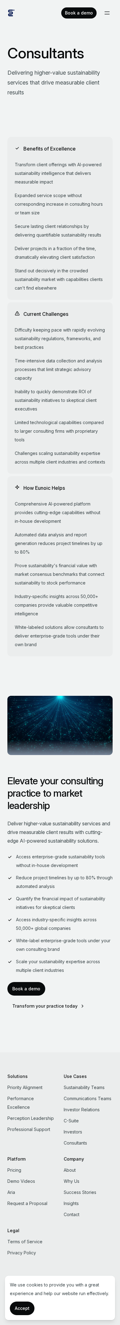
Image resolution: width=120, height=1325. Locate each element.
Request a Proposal (27, 1203)
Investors (73, 1131)
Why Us (71, 1181)
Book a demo (79, 12)
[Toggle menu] (107, 13)
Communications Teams (87, 1098)
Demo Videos (21, 1181)
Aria (11, 1192)
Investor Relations (82, 1109)
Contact (71, 1214)
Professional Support (28, 1129)
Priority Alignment (24, 1087)
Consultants (75, 1142)
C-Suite (71, 1120)
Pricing (14, 1170)
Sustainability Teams (84, 1087)
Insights (71, 1203)
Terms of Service (24, 1241)
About (70, 1170)
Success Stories (80, 1192)
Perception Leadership (30, 1118)
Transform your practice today (45, 1006)
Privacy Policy (21, 1252)
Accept (22, 1308)
